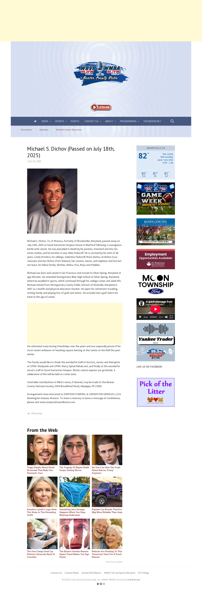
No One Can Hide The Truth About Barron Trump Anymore (106, 470)
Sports (59, 121)
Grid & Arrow (133, 579)
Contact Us (91, 121)
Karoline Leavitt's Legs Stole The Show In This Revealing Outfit (42, 512)
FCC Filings (143, 572)
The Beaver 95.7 (152, 121)
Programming (128, 121)
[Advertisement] (88, 20)
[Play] (140, 316)
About (109, 121)
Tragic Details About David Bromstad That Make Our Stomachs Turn (40, 470)
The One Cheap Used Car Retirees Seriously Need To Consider (41, 554)
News (45, 121)
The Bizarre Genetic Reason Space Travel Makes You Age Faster (74, 554)
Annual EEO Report (91, 572)
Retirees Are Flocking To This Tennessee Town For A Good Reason (107, 554)
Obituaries (36, 413)
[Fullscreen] (171, 316)
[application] (155, 309)
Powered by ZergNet (114, 562)
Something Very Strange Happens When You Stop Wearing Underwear (72, 512)
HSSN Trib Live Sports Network (119, 572)
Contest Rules (72, 572)
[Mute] (166, 316)
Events (75, 121)
